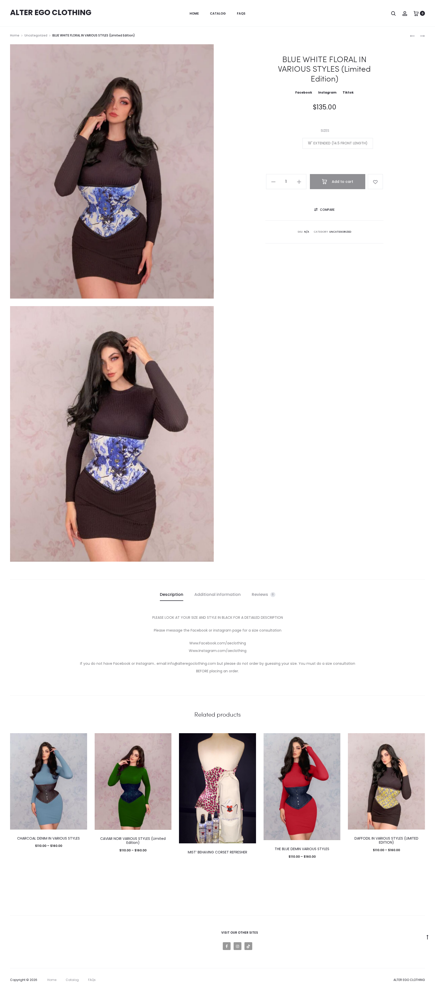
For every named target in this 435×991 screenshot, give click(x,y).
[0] (416, 13)
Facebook (304, 92)
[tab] (172, 594)
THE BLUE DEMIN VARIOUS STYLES (302, 848)
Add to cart (342, 181)
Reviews (263, 594)
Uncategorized (35, 35)
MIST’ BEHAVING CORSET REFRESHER (217, 852)
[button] (338, 143)
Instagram (327, 92)
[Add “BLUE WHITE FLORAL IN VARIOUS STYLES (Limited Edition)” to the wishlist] (375, 181)
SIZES (325, 130)
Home (194, 13)
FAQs (241, 13)
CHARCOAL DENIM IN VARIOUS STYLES (48, 838)
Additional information (217, 594)
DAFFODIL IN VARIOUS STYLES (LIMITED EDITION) (386, 840)
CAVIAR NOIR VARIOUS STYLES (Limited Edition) (133, 840)
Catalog (218, 13)
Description (171, 594)
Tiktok (348, 92)
